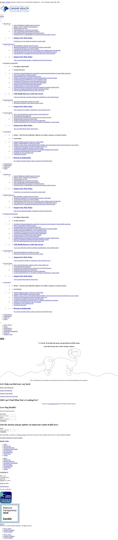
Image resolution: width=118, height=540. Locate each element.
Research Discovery (8, 44)
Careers (5, 455)
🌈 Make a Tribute (5, 2)
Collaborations (7, 165)
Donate (5, 168)
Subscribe (3, 421)
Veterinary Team (7, 334)
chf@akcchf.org (53, 403)
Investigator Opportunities (10, 63)
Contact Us (6, 167)
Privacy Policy (22, 435)
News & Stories (7, 113)
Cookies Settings (8, 531)
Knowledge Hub (8, 100)
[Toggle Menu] (0, 322)
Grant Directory (7, 164)
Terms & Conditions (9, 530)
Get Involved (7, 131)
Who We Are (7, 23)
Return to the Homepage (6, 387)
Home (5, 444)
